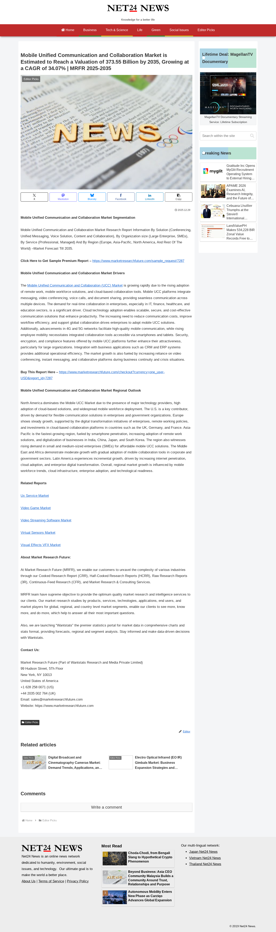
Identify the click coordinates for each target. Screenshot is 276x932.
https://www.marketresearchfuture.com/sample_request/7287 (138, 261)
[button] (178, 197)
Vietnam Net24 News (205, 858)
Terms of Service (51, 881)
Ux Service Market (35, 496)
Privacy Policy (78, 881)
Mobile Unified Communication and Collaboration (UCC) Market (75, 285)
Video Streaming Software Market (46, 520)
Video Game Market (36, 508)
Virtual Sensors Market (38, 533)
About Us (29, 881)
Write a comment (106, 807)
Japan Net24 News (203, 852)
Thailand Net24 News (205, 864)
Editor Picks (31, 722)
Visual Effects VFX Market (41, 545)
